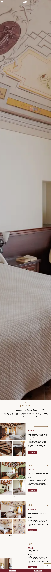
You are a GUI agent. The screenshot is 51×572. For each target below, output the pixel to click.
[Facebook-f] (41, 3)
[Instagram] (44, 3)
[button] (1, 448)
